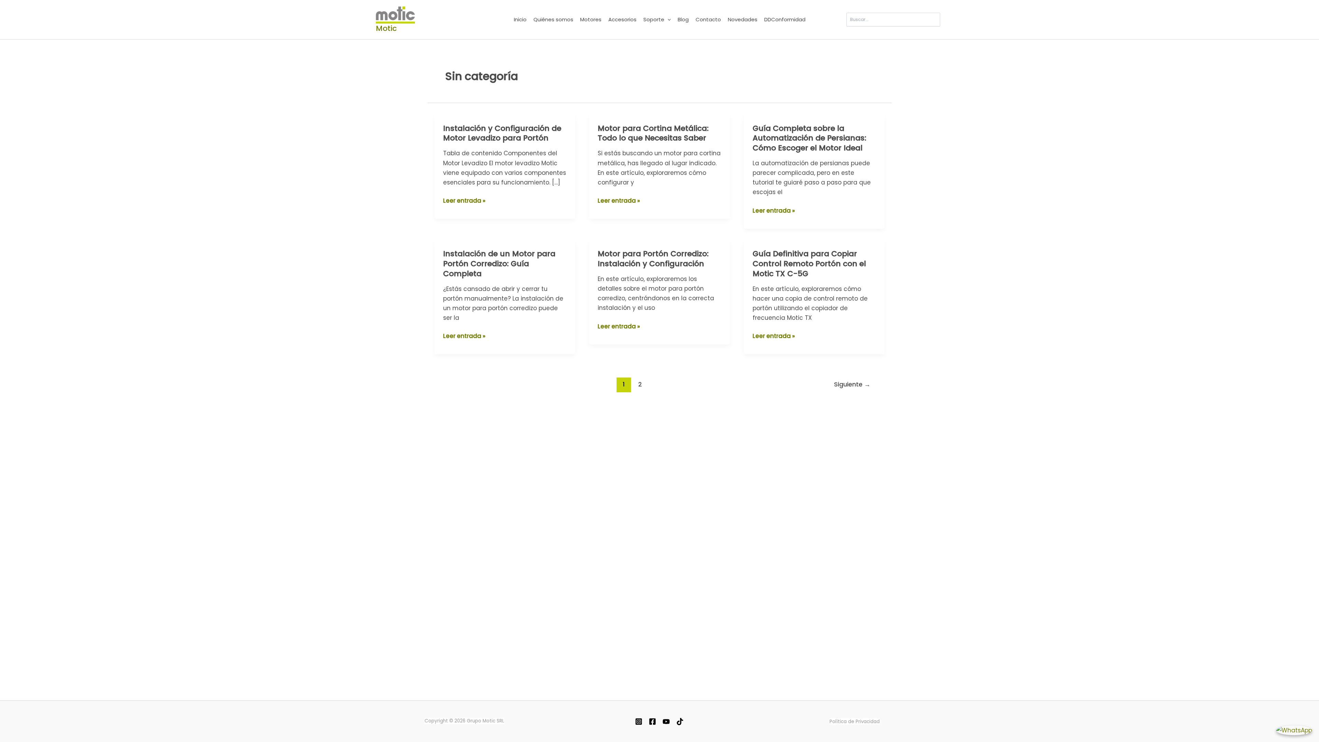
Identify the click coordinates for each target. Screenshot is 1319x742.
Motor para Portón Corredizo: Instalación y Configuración (653, 258)
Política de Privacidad (855, 721)
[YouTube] (666, 721)
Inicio (520, 19)
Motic (386, 28)
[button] (667, 19)
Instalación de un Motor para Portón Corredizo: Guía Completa (499, 263)
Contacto (708, 19)
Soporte (653, 19)
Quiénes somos (553, 19)
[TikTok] (680, 721)
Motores (590, 19)
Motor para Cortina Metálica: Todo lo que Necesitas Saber (653, 133)
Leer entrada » (464, 200)
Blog (683, 19)
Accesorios (622, 19)
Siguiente (852, 384)
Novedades (742, 19)
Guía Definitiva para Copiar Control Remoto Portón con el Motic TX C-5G (809, 263)
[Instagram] (638, 721)
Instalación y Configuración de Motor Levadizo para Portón (502, 133)
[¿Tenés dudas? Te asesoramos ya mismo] (1294, 730)
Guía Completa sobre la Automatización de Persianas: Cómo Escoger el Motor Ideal (809, 138)
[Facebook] (652, 721)
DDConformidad (784, 19)
